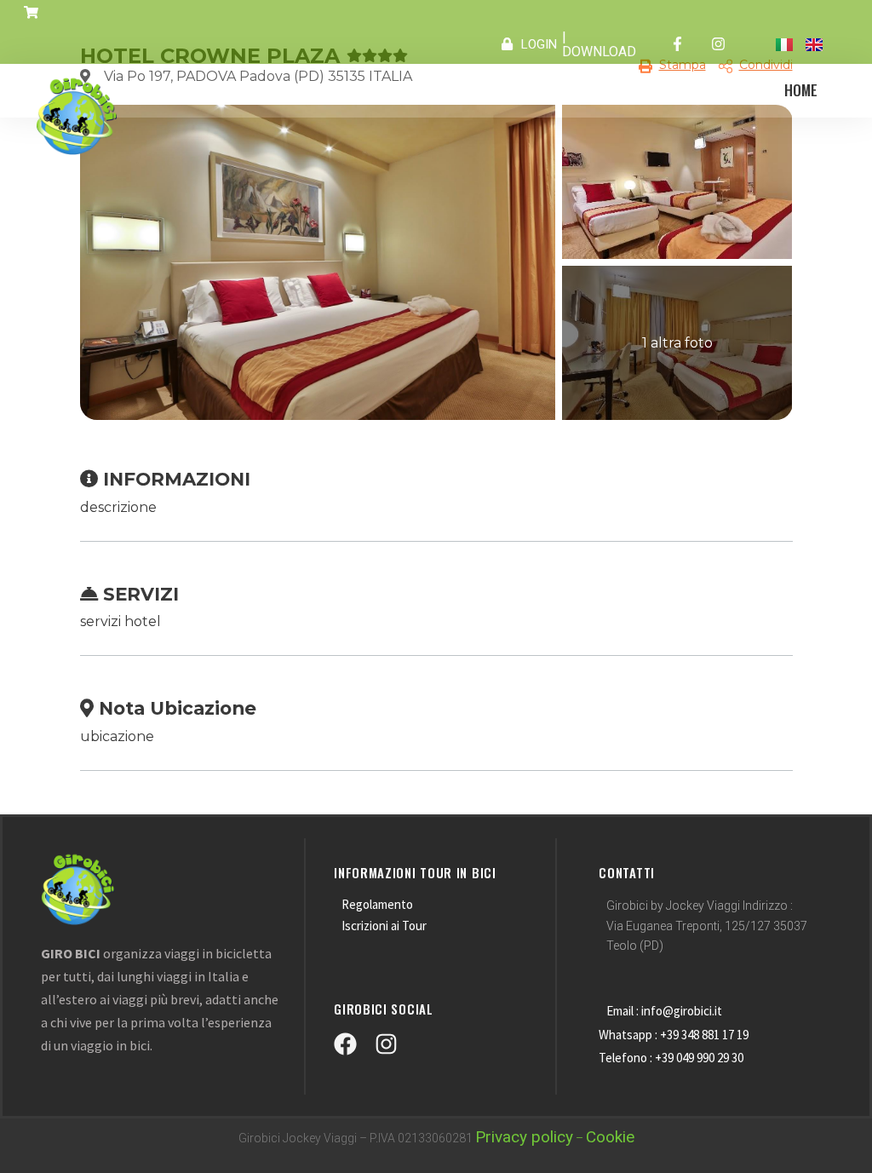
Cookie (610, 1137)
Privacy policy (524, 1137)
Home (801, 90)
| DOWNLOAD (599, 44)
